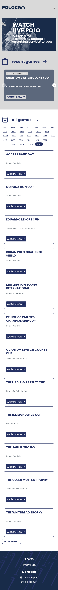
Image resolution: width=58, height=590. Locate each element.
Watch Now (14, 97)
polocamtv (31, 581)
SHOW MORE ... (11, 541)
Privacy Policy (29, 564)
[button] (54, 85)
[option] (29, 85)
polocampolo (30, 577)
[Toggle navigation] (54, 8)
